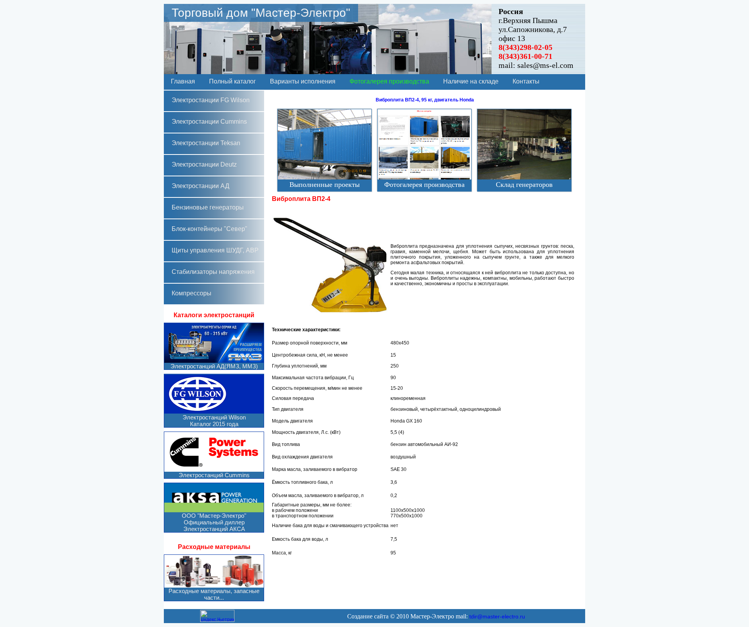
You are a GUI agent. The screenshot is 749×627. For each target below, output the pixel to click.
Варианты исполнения (302, 81)
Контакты (526, 81)
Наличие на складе (471, 81)
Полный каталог (232, 81)
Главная (183, 81)
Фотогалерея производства (389, 81)
